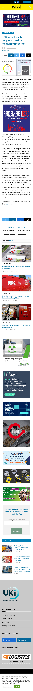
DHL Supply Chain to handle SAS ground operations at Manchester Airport (21, 547)
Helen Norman (11, 47)
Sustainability (8, 33)
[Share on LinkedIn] (11, 55)
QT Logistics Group (16, 661)
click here (8, 204)
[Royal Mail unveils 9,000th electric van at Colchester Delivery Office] (16, 283)
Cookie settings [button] (7, 687)
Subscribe (27, 2)
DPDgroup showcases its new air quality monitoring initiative (9, 232)
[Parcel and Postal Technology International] (16, 7)
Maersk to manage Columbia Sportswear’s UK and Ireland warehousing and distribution (22, 569)
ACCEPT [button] (17, 687)
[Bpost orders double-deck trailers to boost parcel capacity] (16, 253)
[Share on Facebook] (22, 55)
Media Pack (5, 622)
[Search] (29, 7)
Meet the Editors (7, 619)
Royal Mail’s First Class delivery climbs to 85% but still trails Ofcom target (22, 558)
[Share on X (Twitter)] (16, 55)
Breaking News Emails (8, 625)
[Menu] (3, 7)
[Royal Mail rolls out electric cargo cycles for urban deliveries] (16, 312)
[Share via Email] (28, 55)
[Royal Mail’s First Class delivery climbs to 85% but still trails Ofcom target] (7, 559)
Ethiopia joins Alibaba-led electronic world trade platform (24, 232)
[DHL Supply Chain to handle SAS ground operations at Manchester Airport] (7, 548)
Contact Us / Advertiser (9, 615)
